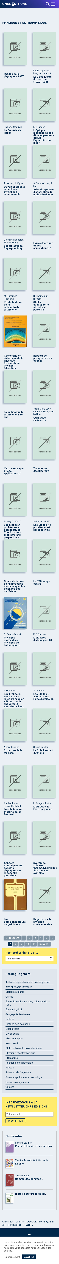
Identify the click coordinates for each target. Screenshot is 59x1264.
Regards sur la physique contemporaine (42, 922)
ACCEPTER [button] (29, 1257)
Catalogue (30, 1221)
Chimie (9, 996)
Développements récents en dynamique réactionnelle (14, 191)
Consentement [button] (12, 1257)
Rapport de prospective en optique (42, 358)
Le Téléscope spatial (41, 582)
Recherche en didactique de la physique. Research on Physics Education (13, 362)
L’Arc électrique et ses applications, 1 (14, 471)
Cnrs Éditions (11, 1221)
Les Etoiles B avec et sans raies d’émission (43, 696)
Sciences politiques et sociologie (24, 1077)
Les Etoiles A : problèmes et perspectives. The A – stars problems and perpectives (13, 531)
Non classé (12, 1043)
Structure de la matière (13, 751)
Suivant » (44, 944)
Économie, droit (14, 1009)
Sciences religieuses (17, 1082)
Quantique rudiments (39, 419)
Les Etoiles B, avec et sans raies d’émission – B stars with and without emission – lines (14, 700)
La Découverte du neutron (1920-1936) (42, 79)
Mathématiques (14, 1038)
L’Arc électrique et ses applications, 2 (43, 245)
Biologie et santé (15, 991)
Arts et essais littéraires (19, 987)
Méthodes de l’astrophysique (42, 807)
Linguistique (12, 1028)
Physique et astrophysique (20, 1053)
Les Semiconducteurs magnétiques (15, 922)
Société (10, 1086)
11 (34, 944)
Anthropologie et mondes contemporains (28, 982)
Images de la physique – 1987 (14, 75)
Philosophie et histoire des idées (24, 1048)
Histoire (10, 1019)
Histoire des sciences (18, 1024)
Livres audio (12, 1033)
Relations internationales (19, 1062)
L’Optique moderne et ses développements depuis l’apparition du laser (43, 136)
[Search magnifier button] (51, 958)
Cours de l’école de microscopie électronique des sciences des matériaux (14, 586)
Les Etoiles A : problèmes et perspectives (42, 527)
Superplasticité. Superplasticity (13, 247)
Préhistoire (12, 1057)
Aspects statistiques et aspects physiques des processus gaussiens (13, 869)
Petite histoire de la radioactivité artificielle (13, 306)
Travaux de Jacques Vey (41, 469)
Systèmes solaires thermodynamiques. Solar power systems (44, 868)
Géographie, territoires (18, 1014)
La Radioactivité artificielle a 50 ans (14, 414)
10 (27, 944)
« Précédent (12, 938)
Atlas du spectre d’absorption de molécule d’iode (43, 192)
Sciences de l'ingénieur (18, 1072)
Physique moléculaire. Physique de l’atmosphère (12, 641)
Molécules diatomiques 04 (42, 638)
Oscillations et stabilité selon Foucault (13, 812)
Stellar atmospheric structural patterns (41, 306)
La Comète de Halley (12, 131)
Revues (10, 1067)
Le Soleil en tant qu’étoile (43, 751)
